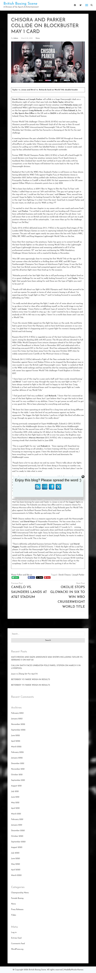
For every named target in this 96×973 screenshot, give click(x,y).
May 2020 (15, 864)
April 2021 (15, 808)
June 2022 (15, 735)
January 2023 (16, 719)
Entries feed (16, 938)
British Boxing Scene (20, 4)
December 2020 (18, 831)
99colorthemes (77, 970)
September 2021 (18, 780)
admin (15, 38)
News (38, 38)
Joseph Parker (78, 575)
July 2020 (15, 853)
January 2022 (17, 758)
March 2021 (16, 814)
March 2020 (16, 875)
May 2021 (15, 803)
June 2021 (15, 797)
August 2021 (16, 786)
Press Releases (17, 909)
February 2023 (17, 713)
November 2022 (18, 724)
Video (13, 915)
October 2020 (17, 836)
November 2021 (18, 769)
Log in (14, 932)
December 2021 (17, 763)
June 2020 (15, 859)
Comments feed (18, 944)
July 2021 (15, 791)
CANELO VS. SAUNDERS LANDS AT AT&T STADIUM (29, 592)
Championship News (20, 893)
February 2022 (17, 752)
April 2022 (15, 741)
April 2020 (15, 870)
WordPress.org (17, 949)
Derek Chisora (65, 575)
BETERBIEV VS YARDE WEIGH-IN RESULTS (30, 679)
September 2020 (18, 842)
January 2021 (16, 825)
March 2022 (16, 747)
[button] (91, 5)
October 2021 (17, 775)
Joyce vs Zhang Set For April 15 (24, 674)
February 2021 (17, 819)
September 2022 (18, 730)
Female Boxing (17, 898)
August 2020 (16, 847)
